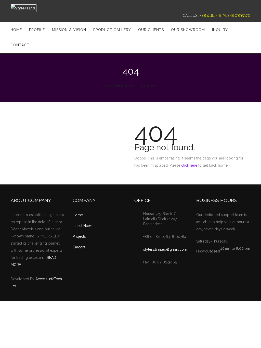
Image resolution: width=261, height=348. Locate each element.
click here (189, 165)
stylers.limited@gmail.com (165, 249)
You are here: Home (118, 85)
